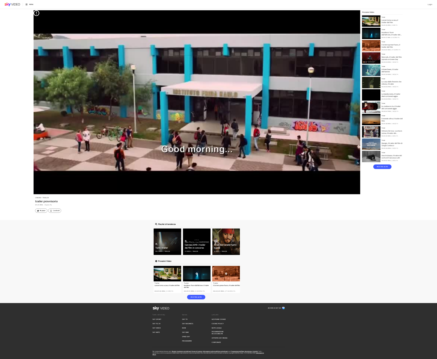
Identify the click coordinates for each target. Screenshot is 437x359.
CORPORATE (216, 342)
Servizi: (185, 315)
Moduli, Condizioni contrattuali (181, 351)
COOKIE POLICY (218, 323)
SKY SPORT (156, 319)
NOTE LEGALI (217, 328)
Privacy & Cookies (196, 351)
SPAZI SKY (186, 336)
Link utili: (215, 315)
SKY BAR (185, 332)
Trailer (46, 198)
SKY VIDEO (156, 328)
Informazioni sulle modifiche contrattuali (215, 351)
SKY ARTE (156, 332)
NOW (184, 328)
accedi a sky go (274, 308)
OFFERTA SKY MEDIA (219, 338)
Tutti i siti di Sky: (158, 315)
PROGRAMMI (187, 341)
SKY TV (185, 319)
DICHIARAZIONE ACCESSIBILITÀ (218, 332)
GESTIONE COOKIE (219, 319)
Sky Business (187, 323)
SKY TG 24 (156, 323)
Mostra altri (382, 167)
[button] (41, 211)
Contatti (255, 351)
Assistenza (248, 351)
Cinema (38, 198)
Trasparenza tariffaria (237, 351)
